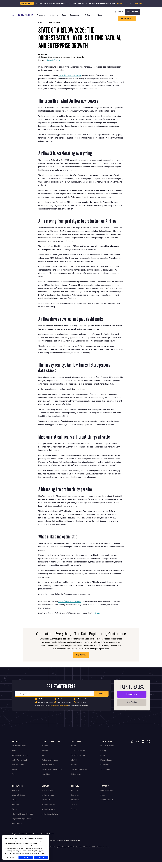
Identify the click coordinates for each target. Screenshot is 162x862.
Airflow (87, 15)
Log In (120, 12)
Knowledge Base (106, 790)
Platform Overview (19, 746)
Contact (74, 809)
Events (14, 809)
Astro (14, 751)
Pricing (99, 15)
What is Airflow (47, 790)
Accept (41, 857)
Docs (64, 15)
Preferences (10, 857)
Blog (14, 800)
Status (102, 795)
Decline (25, 857)
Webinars (15, 804)
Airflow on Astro (48, 795)
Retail (102, 755)
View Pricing (132, 702)
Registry (45, 751)
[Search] (115, 12)
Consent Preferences (48, 834)
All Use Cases (76, 774)
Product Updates (48, 765)
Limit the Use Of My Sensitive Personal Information (63, 840)
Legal (14, 834)
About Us (74, 790)
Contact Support (106, 800)
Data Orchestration (78, 755)
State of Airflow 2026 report (69, 75)
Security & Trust (18, 765)
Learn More (46, 774)
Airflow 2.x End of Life (50, 814)
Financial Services (107, 746)
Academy (15, 790)
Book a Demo (132, 12)
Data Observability (78, 751)
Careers (74, 804)
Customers (53, 15)
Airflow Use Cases (48, 809)
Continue (101, 694)
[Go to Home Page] (22, 15)
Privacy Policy (54, 705)
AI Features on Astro (20, 755)
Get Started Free (126, 18)
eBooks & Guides (18, 795)
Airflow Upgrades (48, 804)
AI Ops (73, 746)
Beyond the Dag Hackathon (22, 819)
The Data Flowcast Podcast (22, 814)
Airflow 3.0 (46, 800)
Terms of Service (32, 834)
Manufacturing (106, 760)
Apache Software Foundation (65, 847)
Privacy (21, 834)
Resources (74, 15)
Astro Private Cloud (19, 760)
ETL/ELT (74, 760)
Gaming (103, 751)
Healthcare (104, 765)
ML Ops (74, 765)
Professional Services (50, 760)
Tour (14, 774)
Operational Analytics (79, 769)
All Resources (17, 823)
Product (40, 15)
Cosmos (45, 746)
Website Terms (64, 705)
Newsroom (75, 800)
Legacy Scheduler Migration (52, 769)
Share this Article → (53, 60)
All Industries (105, 769)
